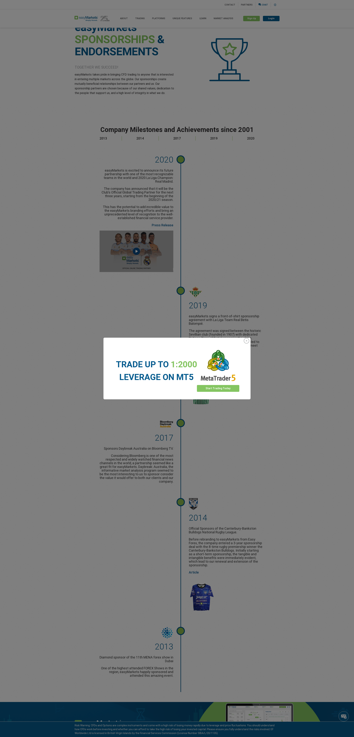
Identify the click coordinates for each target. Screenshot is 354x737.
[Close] (246, 341)
